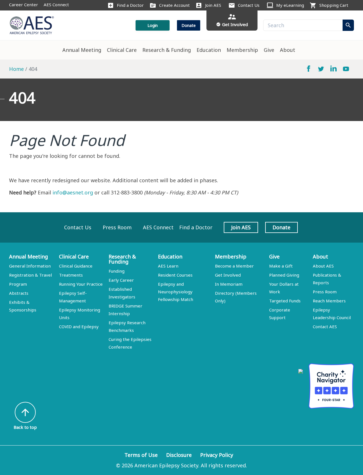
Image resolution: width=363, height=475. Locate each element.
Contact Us (248, 5)
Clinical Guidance (75, 266)
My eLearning (290, 5)
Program (18, 284)
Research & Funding (166, 49)
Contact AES (325, 326)
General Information (30, 266)
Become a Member (234, 266)
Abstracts (18, 293)
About (287, 49)
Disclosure (179, 454)
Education (209, 49)
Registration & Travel (30, 275)
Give (269, 49)
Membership (242, 49)
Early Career (121, 280)
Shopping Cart (333, 5)
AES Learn (168, 266)
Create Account (174, 5)
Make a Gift (281, 266)
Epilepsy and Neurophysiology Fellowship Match (175, 291)
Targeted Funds (285, 301)
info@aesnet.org (72, 192)
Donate (189, 25)
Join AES (213, 5)
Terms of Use (141, 454)
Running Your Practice (81, 284)
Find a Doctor (130, 5)
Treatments (71, 275)
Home (16, 68)
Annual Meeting (81, 49)
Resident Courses (175, 275)
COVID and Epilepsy (79, 326)
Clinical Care (122, 49)
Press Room (117, 227)
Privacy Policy (216, 454)
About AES (323, 266)
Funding (116, 271)
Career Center (23, 4)
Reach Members (329, 301)
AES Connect (56, 4)
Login (152, 25)
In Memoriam (228, 284)
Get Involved (228, 275)
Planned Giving (284, 275)
